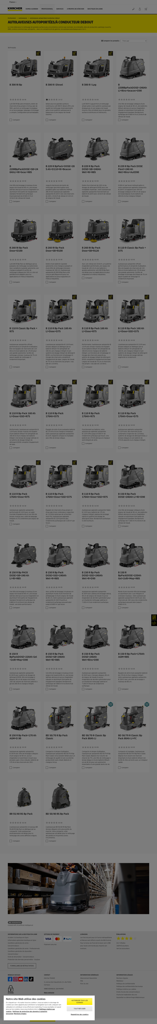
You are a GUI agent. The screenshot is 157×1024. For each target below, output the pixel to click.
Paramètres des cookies (79, 1015)
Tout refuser (79, 1009)
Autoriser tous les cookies (79, 1002)
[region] (49, 1008)
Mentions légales (20, 1014)
